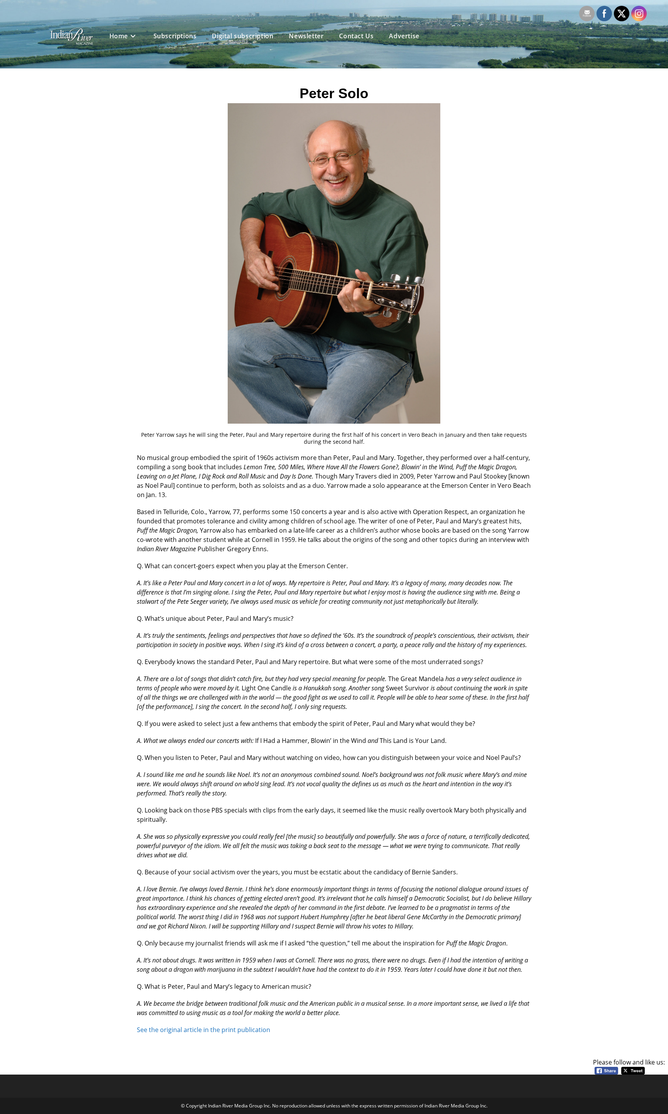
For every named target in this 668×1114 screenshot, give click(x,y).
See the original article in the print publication (203, 1029)
